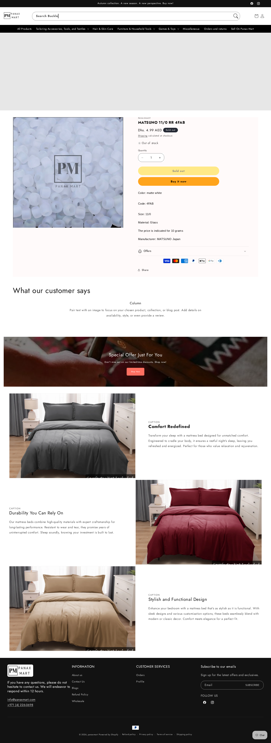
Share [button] (145, 270)
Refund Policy (80, 694)
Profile (140, 681)
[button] (256, 16)
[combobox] (136, 16)
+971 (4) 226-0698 (20, 705)
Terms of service (165, 734)
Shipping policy (184, 734)
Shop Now (135, 371)
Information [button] (83, 667)
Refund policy (129, 734)
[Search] (236, 16)
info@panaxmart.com (21, 699)
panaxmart (93, 734)
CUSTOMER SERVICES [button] (153, 667)
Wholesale (78, 701)
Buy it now (178, 181)
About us (77, 675)
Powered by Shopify (108, 734)
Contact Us (78, 681)
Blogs (75, 688)
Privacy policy (146, 734)
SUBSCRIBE (252, 685)
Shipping (143, 135)
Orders (140, 675)
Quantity (142, 150)
